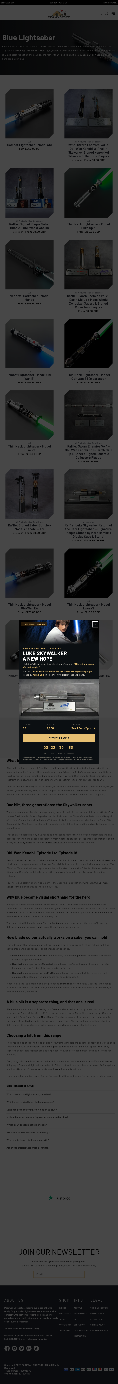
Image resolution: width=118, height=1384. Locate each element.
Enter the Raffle (59, 738)
